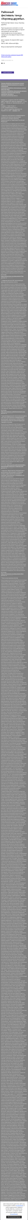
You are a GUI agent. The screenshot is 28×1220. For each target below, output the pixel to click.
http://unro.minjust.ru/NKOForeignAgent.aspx (13, 411)
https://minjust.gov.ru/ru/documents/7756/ (12, 276)
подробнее (19, 1205)
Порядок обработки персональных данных (12, 83)
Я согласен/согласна (14, 1217)
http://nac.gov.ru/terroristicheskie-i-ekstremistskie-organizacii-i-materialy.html (13, 465)
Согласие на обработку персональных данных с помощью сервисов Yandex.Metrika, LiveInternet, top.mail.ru (14, 92)
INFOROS (14, 110)
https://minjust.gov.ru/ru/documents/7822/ (12, 574)
